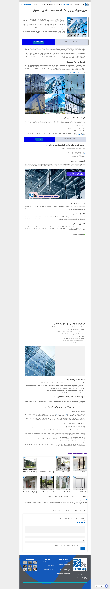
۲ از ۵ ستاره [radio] (83, 522)
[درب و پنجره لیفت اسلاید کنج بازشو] (63, 463)
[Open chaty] (106, 586)
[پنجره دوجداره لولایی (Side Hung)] (80, 483)
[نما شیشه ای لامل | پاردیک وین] (35, 104)
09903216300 (80, 134)
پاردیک (78, 410)
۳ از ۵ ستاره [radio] (81, 522)
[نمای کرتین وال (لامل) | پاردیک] (75, 84)
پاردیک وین (53, 584)
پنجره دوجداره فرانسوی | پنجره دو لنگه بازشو (30, 472)
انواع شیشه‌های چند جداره (75, 72)
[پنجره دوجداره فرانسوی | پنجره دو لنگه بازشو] (30, 463)
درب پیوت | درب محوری (82, 471)
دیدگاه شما (83, 525)
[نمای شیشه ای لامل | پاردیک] (55, 84)
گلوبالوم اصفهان (67, 561)
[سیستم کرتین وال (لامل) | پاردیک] (55, 104)
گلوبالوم (58, 414)
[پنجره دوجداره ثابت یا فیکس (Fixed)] (47, 483)
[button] (69, 4)
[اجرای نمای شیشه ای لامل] (70, 361)
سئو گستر (24, 584)
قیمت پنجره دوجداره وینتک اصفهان (64, 564)
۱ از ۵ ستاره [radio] (84, 522)
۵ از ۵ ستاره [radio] (77, 522)
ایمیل (84, 540)
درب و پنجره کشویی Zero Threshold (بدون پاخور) (47, 472)
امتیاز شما (83, 520)
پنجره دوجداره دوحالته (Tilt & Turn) (63, 491)
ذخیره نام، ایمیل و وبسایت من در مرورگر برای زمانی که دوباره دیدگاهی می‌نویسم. (68, 545)
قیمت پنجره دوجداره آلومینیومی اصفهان (63, 573)
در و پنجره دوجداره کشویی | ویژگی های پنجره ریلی (30, 491)
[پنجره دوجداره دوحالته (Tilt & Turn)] (63, 483)
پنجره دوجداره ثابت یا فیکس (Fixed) (47, 491)
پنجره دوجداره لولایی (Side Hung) (81, 491)
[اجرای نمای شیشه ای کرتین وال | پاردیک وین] (40, 361)
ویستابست (62, 414)
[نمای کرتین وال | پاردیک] (35, 84)
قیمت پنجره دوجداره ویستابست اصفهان (63, 567)
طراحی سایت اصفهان (32, 584)
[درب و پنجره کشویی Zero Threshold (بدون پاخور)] (47, 463)
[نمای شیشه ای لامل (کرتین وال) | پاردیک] (75, 104)
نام (84, 535)
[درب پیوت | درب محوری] (80, 463)
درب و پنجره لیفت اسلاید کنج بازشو (64, 471)
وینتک (65, 414)
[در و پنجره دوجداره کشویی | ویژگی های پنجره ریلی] (30, 483)
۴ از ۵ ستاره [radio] (79, 522)
